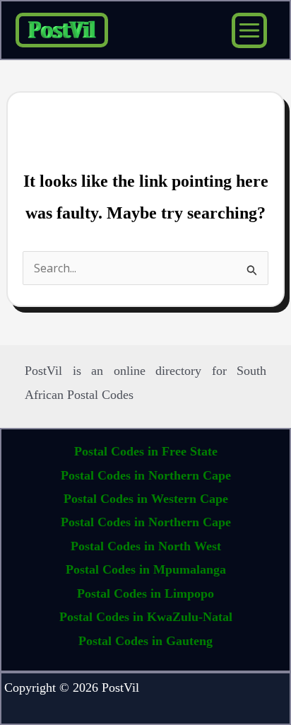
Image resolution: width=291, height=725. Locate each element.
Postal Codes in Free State (146, 451)
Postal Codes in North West (146, 546)
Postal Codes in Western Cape (146, 499)
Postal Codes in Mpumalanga (146, 569)
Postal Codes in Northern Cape (146, 475)
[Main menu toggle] (249, 30)
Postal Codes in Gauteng (145, 641)
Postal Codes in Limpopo (145, 593)
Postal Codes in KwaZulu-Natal (145, 617)
